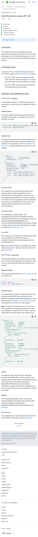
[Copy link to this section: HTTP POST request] (19, 99)
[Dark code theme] (32, 123)
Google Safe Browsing (19, 6)
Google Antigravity (6, 487)
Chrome (3, 479)
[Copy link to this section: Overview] (12, 47)
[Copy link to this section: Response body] (13, 291)
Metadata (4, 407)
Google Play (4, 493)
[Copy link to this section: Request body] (12, 136)
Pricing (3, 465)
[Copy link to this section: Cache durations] (12, 412)
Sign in (34, 2)
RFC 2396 (30, 79)
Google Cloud (5, 490)
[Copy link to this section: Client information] (14, 188)
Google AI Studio (6, 484)
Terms (3, 528)
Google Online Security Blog (9, 452)
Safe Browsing (21, 2)
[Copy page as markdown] (9, 19)
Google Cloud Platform (7, 515)
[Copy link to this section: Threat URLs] (10, 232)
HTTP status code (28, 274)
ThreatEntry (8, 250)
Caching (29, 418)
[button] (19, 40)
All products (4, 521)
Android (3, 476)
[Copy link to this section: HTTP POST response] (20, 255)
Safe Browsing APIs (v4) (10, 9)
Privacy (9, 528)
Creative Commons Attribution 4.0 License (14, 435)
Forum (3, 455)
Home (3, 6)
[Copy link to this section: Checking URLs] (17, 67)
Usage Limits (5, 468)
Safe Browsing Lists (16, 227)
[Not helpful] (15, 12)
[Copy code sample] (35, 123)
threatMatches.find (24, 74)
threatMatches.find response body (22, 300)
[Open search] (29, 2)
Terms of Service (6, 462)
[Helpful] (12, 12)
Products (9, 6)
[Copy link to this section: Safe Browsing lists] (14, 211)
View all (3, 496)
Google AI (4, 518)
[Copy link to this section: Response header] (14, 270)
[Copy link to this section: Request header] (13, 111)
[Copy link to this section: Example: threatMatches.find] (30, 94)
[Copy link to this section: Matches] (8, 372)
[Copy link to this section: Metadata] (8, 395)
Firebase (3, 481)
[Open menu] (3, 2)
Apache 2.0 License (16, 436)
